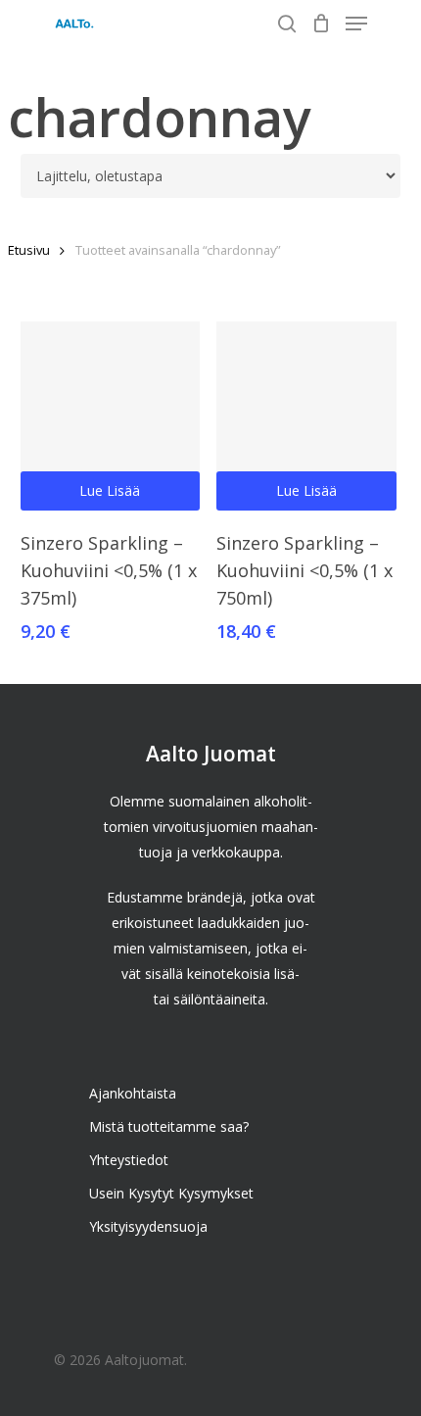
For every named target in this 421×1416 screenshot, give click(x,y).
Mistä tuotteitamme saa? (169, 1126)
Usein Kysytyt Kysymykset (171, 1193)
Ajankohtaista (132, 1093)
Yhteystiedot (128, 1159)
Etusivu (29, 250)
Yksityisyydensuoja (148, 1226)
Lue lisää (109, 490)
